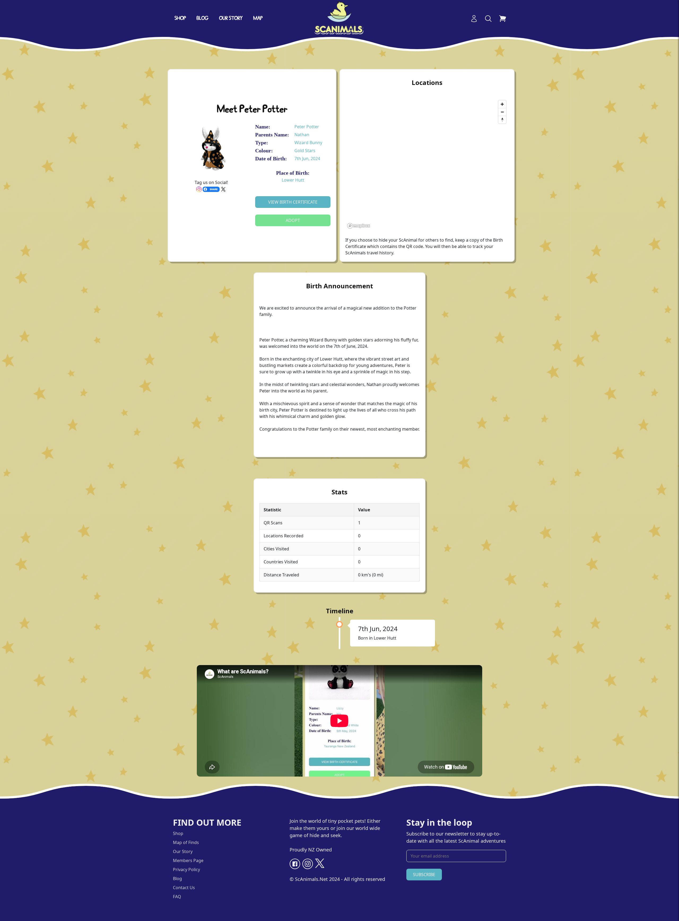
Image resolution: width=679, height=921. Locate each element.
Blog (202, 18)
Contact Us (184, 887)
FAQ (177, 896)
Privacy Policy (186, 869)
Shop (180, 18)
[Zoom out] (502, 112)
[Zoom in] (502, 104)
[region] (427, 164)
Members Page (188, 860)
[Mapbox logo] (358, 226)
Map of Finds (186, 842)
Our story (231, 18)
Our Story (183, 851)
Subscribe (424, 874)
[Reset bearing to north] (502, 119)
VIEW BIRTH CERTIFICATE (292, 202)
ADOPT (293, 220)
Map (258, 18)
